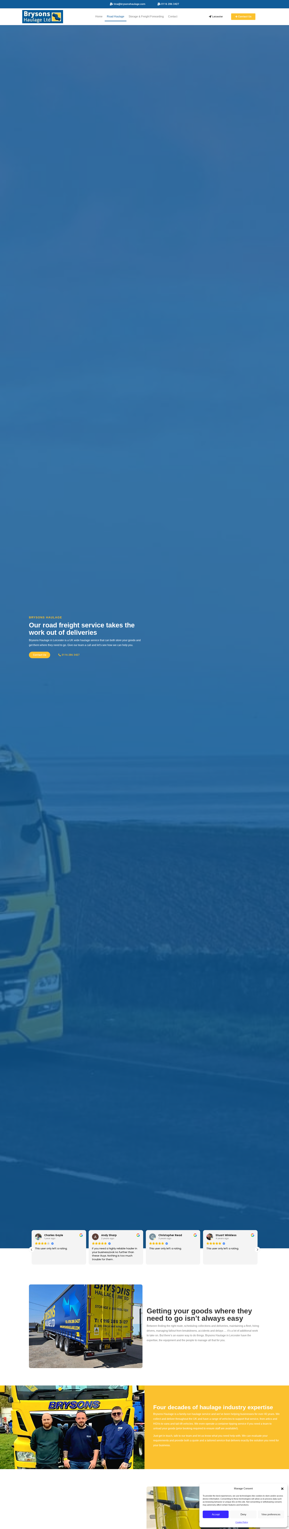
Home (99, 16)
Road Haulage (115, 16)
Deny (243, 1514)
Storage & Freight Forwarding (146, 16)
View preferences (270, 1514)
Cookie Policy (241, 1522)
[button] (282, 1488)
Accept (216, 1514)
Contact (172, 16)
